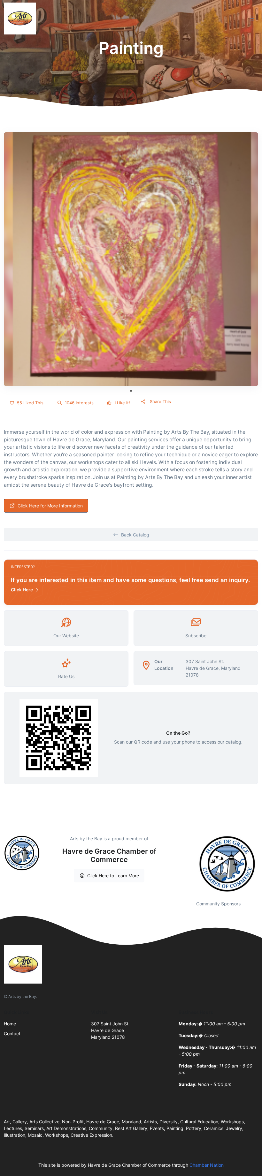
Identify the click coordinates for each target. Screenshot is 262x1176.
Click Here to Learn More (113, 875)
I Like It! (121, 402)
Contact (12, 1033)
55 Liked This (29, 402)
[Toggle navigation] (252, 18)
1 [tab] (131, 391)
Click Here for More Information (50, 505)
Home (10, 1023)
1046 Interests (79, 402)
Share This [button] (160, 401)
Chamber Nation (206, 1165)
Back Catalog (135, 534)
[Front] (21, 18)
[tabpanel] (131, 259)
